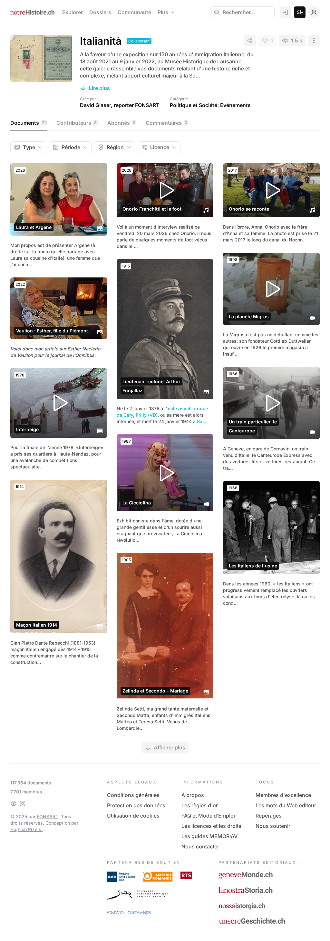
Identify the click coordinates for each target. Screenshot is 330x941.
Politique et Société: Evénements (210, 105)
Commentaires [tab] (166, 123)
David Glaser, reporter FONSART (120, 105)
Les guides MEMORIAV (209, 836)
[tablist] (165, 123)
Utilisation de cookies (133, 815)
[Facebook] (13, 803)
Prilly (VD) (147, 415)
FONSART (47, 816)
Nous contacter (200, 846)
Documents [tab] (28, 123)
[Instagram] (22, 803)
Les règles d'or (199, 805)
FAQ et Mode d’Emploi (208, 815)
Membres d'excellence (283, 795)
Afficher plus (169, 747)
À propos (192, 795)
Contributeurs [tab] (76, 123)
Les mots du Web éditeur (286, 805)
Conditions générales (133, 795)
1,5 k (296, 40)
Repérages (269, 815)
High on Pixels (26, 829)
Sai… (202, 421)
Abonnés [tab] (121, 123)
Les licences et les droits (211, 826)
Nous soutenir (273, 826)
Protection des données (136, 805)
